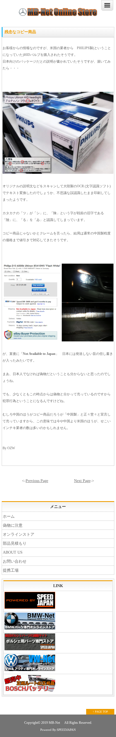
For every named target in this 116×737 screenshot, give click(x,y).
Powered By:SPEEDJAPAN (58, 729)
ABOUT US (13, 552)
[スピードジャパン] (58, 601)
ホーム (9, 516)
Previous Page (37, 481)
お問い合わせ (14, 561)
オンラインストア (18, 534)
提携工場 (11, 570)
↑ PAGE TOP (100, 711)
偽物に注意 (13, 525)
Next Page (82, 481)
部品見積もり (14, 543)
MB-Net (55, 723)
